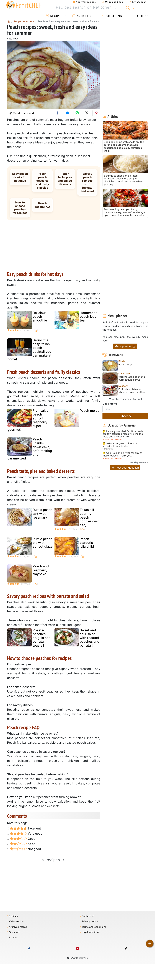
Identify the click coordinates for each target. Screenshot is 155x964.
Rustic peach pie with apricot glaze (43, 542)
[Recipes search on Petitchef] (128, 7)
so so (31, 844)
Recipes (56, 16)
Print (139, 399)
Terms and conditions (94, 926)
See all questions (137, 462)
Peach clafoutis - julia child (87, 542)
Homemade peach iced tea (88, 316)
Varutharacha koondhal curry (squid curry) (131, 378)
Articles (83, 16)
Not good (34, 849)
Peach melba (89, 410)
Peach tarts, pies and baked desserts (65, 179)
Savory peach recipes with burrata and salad (87, 182)
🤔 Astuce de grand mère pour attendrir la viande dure (120, 444)
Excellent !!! (35, 828)
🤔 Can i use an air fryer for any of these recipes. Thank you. (122, 454)
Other (140, 16)
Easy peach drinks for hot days (20, 177)
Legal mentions (90, 932)
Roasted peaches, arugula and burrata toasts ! (42, 637)
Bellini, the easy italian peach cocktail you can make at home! (29, 349)
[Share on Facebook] (57, 113)
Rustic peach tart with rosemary (42, 513)
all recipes (51, 860)
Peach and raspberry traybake (41, 570)
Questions (113, 16)
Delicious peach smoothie (40, 316)
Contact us (88, 916)
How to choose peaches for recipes (20, 207)
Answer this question (112, 439)
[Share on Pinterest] (96, 113)
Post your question (127, 467)
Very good (35, 833)
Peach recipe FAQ (42, 205)
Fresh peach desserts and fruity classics (42, 180)
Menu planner (123, 346)
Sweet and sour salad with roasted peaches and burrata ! (89, 637)
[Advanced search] (134, 8)
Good (31, 839)
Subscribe (125, 416)
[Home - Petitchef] (8, 21)
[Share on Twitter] (86, 113)
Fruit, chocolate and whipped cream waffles (131, 391)
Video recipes (17, 921)
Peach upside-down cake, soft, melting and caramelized (29, 448)
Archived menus (121, 399)
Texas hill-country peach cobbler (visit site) (90, 517)
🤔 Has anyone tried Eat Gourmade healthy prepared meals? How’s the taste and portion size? (122, 434)
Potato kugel (125, 364)
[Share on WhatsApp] (77, 113)
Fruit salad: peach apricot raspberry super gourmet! (28, 420)
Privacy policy (90, 921)
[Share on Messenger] (67, 113)
